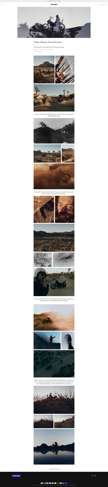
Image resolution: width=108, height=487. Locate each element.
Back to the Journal (54, 469)
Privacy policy (46, 485)
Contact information (65, 485)
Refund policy (41, 485)
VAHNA (36, 485)
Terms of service (52, 485)
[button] (2, 4)
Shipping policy (58, 485)
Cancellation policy (73, 485)
